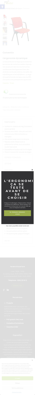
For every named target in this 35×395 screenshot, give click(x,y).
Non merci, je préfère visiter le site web (17, 226)
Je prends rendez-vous (17, 213)
